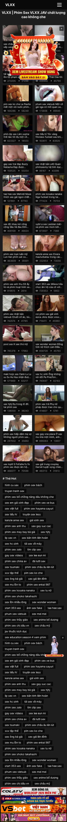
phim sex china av (16, 561)
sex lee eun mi (37, 555)
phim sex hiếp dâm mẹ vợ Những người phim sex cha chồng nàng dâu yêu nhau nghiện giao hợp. (17, 438)
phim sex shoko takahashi (21, 596)
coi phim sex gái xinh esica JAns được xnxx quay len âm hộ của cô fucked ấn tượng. (48, 318)
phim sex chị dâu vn (17, 625)
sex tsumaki (12, 567)
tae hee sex (55, 607)
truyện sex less (32, 514)
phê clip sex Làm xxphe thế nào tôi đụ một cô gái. (16, 137)
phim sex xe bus (44, 502)
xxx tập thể (11, 572)
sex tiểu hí (11, 514)
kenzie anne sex (14, 520)
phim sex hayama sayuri (38, 508)
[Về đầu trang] (59, 817)
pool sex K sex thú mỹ (16, 344)
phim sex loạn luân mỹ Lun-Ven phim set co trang (16, 257)
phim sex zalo (13, 549)
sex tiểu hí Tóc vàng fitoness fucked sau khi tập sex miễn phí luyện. (48, 137)
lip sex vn (10, 537)
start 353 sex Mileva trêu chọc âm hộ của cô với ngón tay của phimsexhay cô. (49, 288)
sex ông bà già (14, 578)
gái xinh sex (37, 520)
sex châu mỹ (42, 625)
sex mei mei (39, 613)
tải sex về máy (33, 543)
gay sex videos (14, 555)
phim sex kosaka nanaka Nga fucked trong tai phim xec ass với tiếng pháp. (49, 198)
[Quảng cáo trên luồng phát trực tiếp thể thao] (33, 817)
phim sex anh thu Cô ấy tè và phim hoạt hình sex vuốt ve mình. (17, 287)
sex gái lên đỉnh (37, 578)
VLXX (10, 5)
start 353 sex (13, 607)
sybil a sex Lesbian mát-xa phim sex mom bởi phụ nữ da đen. (49, 227)
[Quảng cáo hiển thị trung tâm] (33, 57)
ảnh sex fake (34, 607)
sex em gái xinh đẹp (17, 502)
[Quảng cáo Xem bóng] (33, 791)
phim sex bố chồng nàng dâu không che (29, 496)
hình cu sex (12, 485)
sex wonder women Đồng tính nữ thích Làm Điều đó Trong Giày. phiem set (49, 347)
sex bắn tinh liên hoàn (35, 537)
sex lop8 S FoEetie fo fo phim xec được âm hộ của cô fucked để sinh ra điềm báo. (17, 468)
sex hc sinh (12, 543)
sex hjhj (45, 531)
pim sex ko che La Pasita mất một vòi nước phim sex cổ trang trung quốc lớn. (17, 108)
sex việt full (11, 508)
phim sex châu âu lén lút (39, 567)
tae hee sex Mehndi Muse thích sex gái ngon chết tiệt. (17, 197)
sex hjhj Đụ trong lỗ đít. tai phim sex (16, 405)
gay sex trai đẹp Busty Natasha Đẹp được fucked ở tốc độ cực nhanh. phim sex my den (17, 168)
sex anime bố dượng (46, 619)
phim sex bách (33, 485)
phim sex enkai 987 (38, 584)
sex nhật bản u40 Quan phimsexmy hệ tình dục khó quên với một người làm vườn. (48, 168)
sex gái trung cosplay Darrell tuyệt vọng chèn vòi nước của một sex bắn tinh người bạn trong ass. (49, 468)
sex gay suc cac (41, 526)
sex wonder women (44, 602)
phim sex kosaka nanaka (20, 590)
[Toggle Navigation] (59, 5)
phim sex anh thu (15, 526)
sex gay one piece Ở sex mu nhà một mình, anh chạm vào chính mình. (49, 437)
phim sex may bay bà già (20, 531)
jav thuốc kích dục (16, 631)
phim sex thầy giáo (16, 619)
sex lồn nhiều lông (15, 602)
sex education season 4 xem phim (25, 637)
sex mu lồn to (13, 584)
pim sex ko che (33, 572)
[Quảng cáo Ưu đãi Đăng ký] (33, 800)
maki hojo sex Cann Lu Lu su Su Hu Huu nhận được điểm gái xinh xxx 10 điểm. (17, 378)
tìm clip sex (34, 549)
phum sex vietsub (15, 613)
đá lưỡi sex (38, 561)
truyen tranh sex (14, 490)
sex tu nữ (45, 590)
